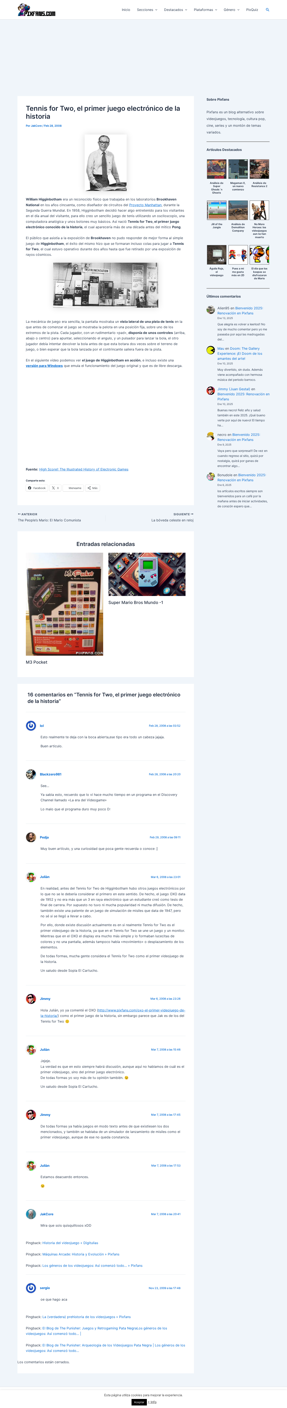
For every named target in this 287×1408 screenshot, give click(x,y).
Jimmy (45, 999)
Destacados (173, 10)
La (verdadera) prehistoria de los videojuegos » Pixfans (86, 1317)
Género (229, 10)
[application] (155, 9)
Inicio (126, 10)
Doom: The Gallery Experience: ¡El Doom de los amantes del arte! (239, 353)
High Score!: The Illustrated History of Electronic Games (83, 469)
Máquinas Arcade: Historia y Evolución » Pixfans (80, 1254)
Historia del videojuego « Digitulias (70, 1243)
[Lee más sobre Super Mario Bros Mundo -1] (147, 574)
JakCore (46, 1214)
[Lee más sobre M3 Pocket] (64, 604)
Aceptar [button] (139, 1402)
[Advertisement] (143, 51)
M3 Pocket (36, 662)
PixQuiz (252, 10)
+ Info (152, 1402)
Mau (220, 348)
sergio (45, 1288)
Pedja (44, 837)
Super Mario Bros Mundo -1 (135, 602)
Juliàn (45, 877)
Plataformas (203, 10)
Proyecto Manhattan (145, 205)
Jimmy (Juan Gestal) (233, 389)
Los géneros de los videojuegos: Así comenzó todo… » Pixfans (92, 1265)
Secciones (145, 10)
